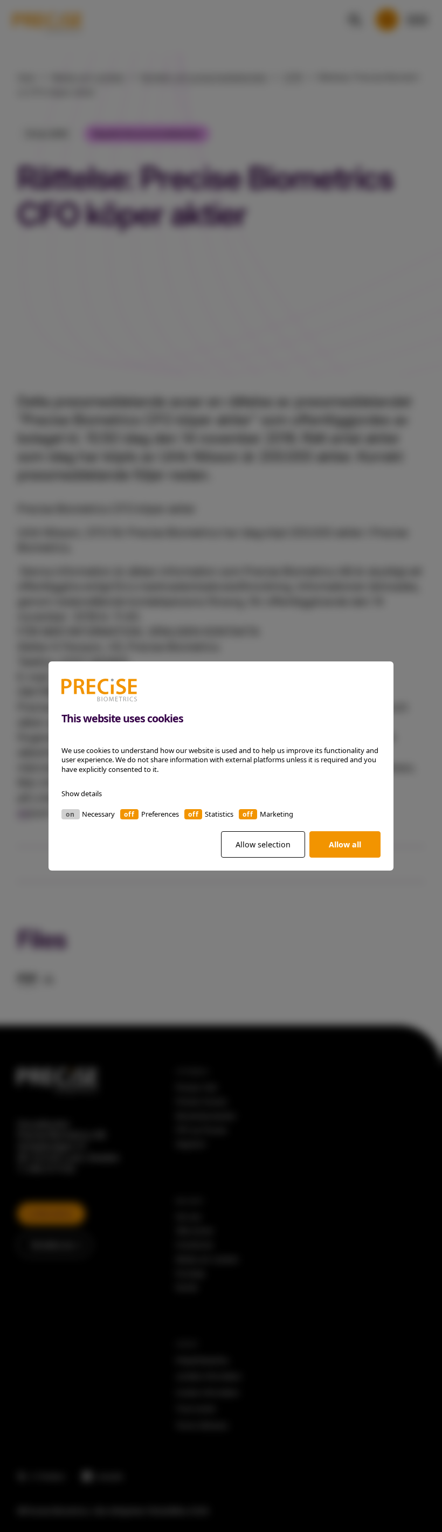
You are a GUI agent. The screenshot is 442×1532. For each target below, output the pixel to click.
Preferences (160, 814)
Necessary (98, 814)
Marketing (276, 814)
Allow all (345, 844)
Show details (81, 793)
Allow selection (263, 844)
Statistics (219, 814)
